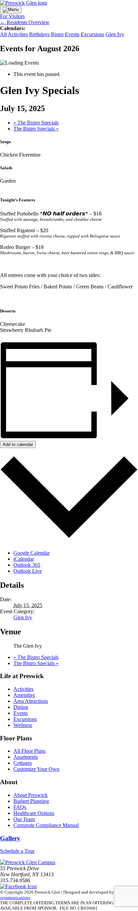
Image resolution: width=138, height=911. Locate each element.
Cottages (22, 763)
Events (72, 34)
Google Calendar (31, 553)
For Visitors (12, 16)
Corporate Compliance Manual (46, 825)
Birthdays (39, 34)
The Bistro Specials (36, 122)
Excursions (92, 34)
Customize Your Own (36, 769)
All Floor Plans (29, 751)
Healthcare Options (33, 813)
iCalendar (23, 559)
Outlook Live (27, 571)
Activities (18, 34)
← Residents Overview (25, 22)
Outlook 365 (26, 565)
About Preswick (30, 795)
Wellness (22, 725)
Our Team (24, 819)
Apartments (25, 757)
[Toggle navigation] (10, 9)
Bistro (57, 34)
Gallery (10, 838)
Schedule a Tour (17, 851)
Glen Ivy (115, 34)
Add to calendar (18, 444)
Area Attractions (30, 701)
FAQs (19, 807)
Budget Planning (31, 801)
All (3, 34)
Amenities (24, 695)
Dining (20, 707)
